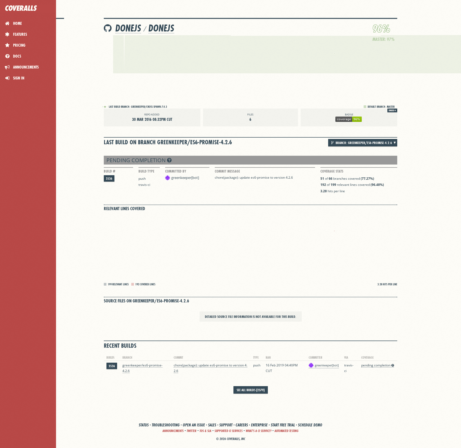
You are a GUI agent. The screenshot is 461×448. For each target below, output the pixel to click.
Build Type (146, 171)
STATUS (144, 425)
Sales (212, 425)
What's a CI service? (258, 431)
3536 (109, 178)
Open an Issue (194, 425)
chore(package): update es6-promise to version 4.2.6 (254, 177)
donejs (128, 28)
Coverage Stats (331, 171)
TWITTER (191, 431)
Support (225, 425)
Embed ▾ (392, 110)
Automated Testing (287, 431)
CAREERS (242, 425)
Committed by (175, 171)
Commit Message (227, 171)
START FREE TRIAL (283, 425)
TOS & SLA (205, 431)
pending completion (136, 160)
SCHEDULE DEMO (310, 425)
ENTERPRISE (259, 425)
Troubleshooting (166, 425)
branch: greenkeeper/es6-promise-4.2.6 (363, 142)
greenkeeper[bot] (185, 177)
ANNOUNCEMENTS (173, 431)
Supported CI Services (228, 431)
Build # (109, 171)
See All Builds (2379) (251, 389)
